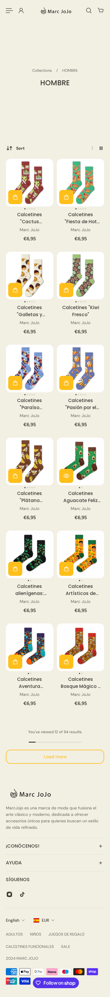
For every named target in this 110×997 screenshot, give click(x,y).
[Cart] (100, 10)
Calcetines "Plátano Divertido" (29, 497)
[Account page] (21, 10)
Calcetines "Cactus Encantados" (29, 218)
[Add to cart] (15, 197)
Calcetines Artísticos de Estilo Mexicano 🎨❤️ (80, 590)
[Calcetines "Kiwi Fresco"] (80, 275)
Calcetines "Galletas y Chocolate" (29, 311)
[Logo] (55, 10)
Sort (20, 148)
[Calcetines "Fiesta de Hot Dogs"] (80, 182)
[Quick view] (66, 476)
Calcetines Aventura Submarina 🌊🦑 (30, 683)
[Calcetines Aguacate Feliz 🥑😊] (80, 461)
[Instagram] (9, 894)
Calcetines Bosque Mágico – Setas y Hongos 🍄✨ (80, 683)
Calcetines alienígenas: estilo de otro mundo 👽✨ (29, 590)
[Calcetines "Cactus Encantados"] (29, 182)
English (12, 920)
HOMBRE (70, 70)
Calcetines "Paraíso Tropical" (29, 404)
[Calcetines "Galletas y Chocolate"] (29, 275)
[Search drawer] (89, 10)
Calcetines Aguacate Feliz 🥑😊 (80, 497)
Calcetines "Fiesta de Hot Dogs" (80, 218)
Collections (42, 70)
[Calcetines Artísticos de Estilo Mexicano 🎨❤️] (80, 554)
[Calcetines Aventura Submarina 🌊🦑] (29, 647)
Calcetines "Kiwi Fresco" (80, 311)
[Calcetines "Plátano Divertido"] (29, 461)
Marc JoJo (29, 229)
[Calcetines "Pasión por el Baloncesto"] (80, 368)
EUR (45, 920)
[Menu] (9, 10)
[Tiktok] (22, 894)
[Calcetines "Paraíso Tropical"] (29, 368)
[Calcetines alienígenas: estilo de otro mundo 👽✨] (29, 554)
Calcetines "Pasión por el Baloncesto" (80, 404)
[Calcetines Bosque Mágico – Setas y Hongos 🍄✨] (80, 647)
